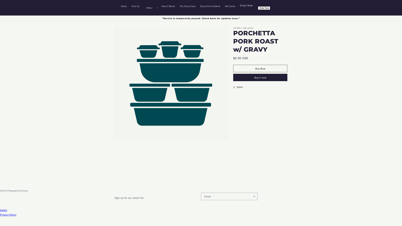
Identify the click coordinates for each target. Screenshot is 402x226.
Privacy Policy (8, 214)
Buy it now (260, 77)
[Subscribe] (253, 196)
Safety (3, 210)
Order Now (246, 5)
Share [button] (240, 87)
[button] (150, 7)
